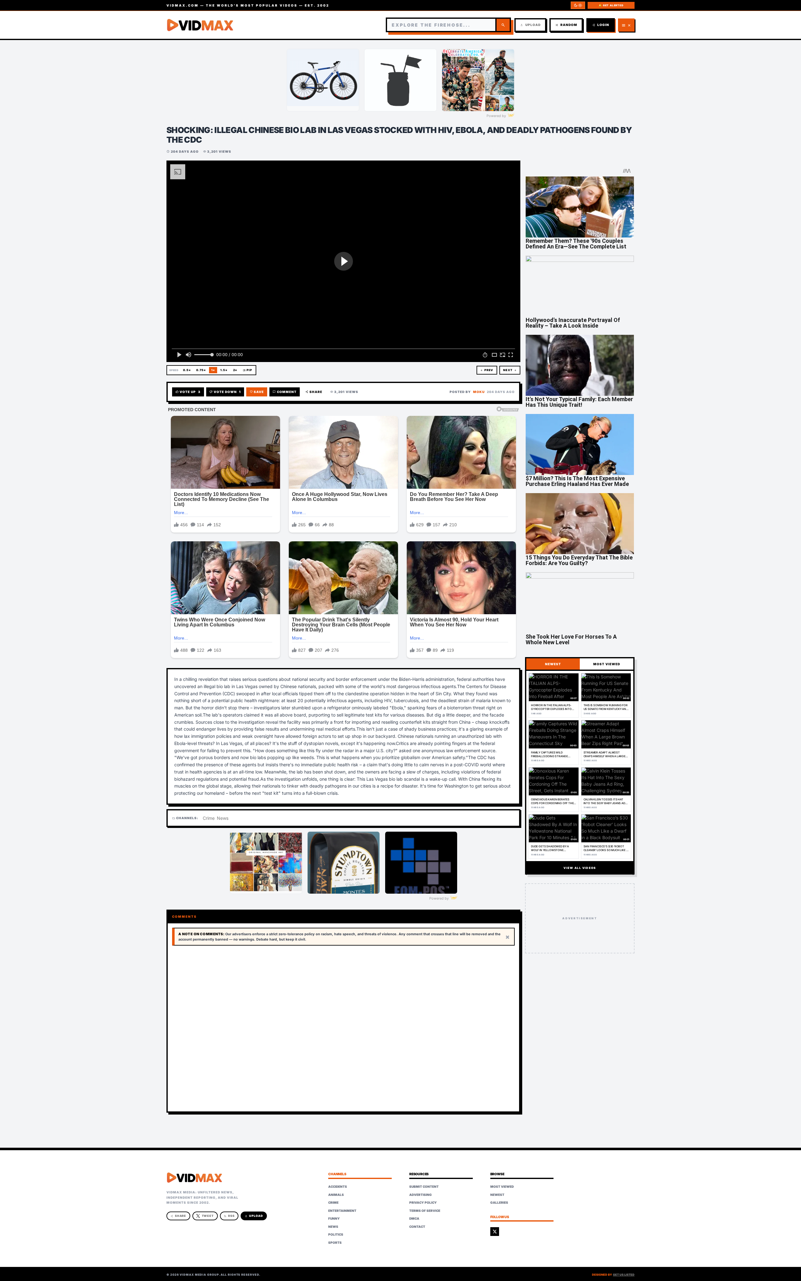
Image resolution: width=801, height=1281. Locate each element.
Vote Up (188, 392)
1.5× (223, 370)
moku (479, 392)
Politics (335, 1234)
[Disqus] (343, 1029)
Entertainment (342, 1210)
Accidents (337, 1186)
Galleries (499, 1202)
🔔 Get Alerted (611, 5)
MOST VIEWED (606, 664)
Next (509, 370)
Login (600, 25)
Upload (530, 25)
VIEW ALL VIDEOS (580, 868)
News (222, 818)
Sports (335, 1242)
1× (213, 370)
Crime (209, 818)
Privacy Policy (423, 1202)
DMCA (414, 1218)
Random (566, 25)
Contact (417, 1226)
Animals (336, 1195)
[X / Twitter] (494, 1231)
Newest (497, 1195)
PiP (247, 370)
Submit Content (424, 1186)
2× (235, 370)
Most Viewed (502, 1186)
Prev (486, 370)
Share (314, 392)
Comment (285, 392)
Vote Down (225, 392)
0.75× (201, 370)
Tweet (208, 1215)
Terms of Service (424, 1210)
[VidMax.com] (200, 25)
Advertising (420, 1195)
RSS (229, 1215)
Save (257, 392)
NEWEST (553, 664)
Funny (334, 1218)
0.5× (187, 370)
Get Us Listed (624, 1274)
